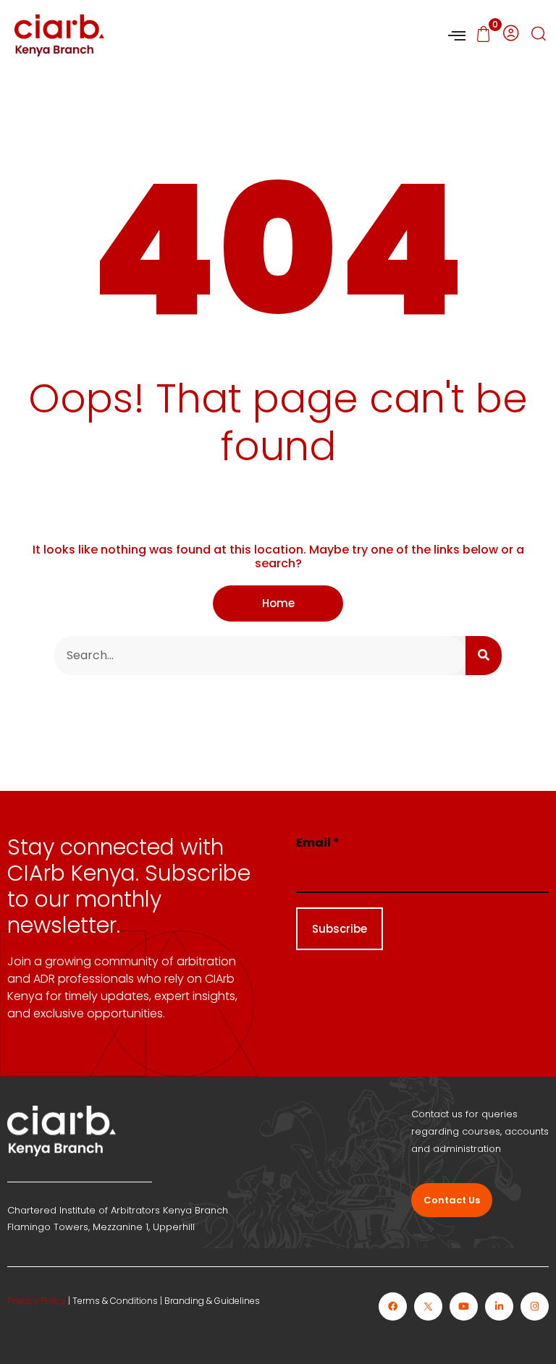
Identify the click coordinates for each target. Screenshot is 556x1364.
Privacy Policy (36, 1301)
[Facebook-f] (393, 1306)
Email (318, 842)
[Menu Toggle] (457, 35)
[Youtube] (464, 1306)
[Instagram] (535, 1306)
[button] (539, 35)
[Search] (484, 655)
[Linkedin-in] (499, 1306)
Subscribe (339, 928)
